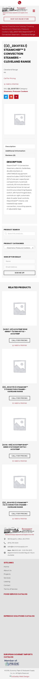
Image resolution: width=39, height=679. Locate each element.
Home (4, 26)
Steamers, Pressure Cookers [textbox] (19, 248)
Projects (7, 574)
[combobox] (19, 247)
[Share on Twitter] (6, 97)
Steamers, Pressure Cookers (16, 91)
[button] (19, 19)
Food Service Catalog (17, 26)
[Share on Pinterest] (16, 97)
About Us (7, 570)
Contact (7, 585)
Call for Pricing (10, 78)
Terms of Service (10, 589)
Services (7, 578)
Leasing (7, 581)
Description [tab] (10, 146)
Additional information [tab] (15, 151)
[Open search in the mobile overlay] (19, 234)
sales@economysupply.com (18, 547)
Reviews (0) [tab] (10, 155)
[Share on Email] (11, 97)
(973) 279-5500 (13, 543)
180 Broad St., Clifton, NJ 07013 (18, 539)
